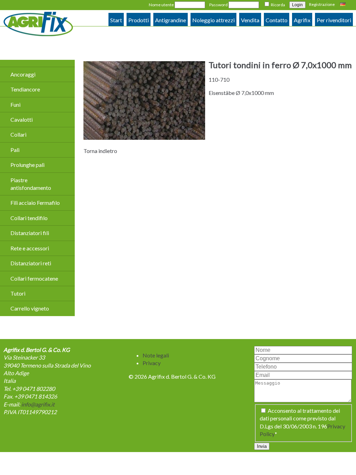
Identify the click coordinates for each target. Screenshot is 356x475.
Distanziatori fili (29, 233)
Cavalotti (21, 119)
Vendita (250, 20)
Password (218, 4)
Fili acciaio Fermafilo (35, 202)
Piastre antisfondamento (30, 184)
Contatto (277, 20)
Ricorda (278, 4)
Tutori (17, 293)
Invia (262, 446)
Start (116, 20)
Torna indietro (100, 150)
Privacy (152, 363)
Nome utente (161, 4)
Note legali (156, 355)
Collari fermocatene (34, 278)
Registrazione (322, 4)
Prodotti (138, 20)
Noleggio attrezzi (213, 20)
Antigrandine (170, 20)
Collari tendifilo (29, 218)
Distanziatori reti (30, 263)
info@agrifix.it (38, 404)
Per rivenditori (334, 20)
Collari (18, 134)
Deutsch (343, 4)
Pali (14, 149)
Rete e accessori (29, 248)
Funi (15, 104)
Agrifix (302, 20)
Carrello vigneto (29, 308)
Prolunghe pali (27, 164)
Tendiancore (25, 89)
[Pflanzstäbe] (144, 137)
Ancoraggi (22, 74)
